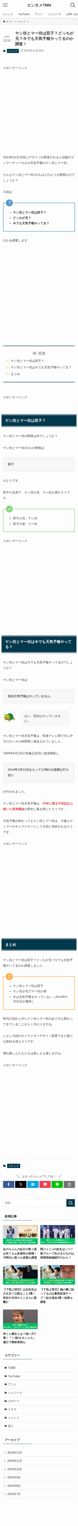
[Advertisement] (39, 109)
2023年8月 (14, 1485)
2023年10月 (14, 1469)
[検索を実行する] (70, 1203)
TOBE (12, 1367)
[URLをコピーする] (69, 1184)
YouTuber (14, 1376)
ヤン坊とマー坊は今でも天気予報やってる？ (41, 367)
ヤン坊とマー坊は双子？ (27, 360)
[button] (8, 1184)
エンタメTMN (39, 5)
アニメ (12, 1384)
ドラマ (12, 1409)
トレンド (13, 51)
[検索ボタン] (73, 5)
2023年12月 (14, 1452)
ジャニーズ (15, 1392)
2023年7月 (14, 1494)
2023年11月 (14, 1460)
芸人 (11, 1426)
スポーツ (13, 1401)
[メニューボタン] (5, 5)
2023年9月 (14, 1477)
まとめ (15, 374)
